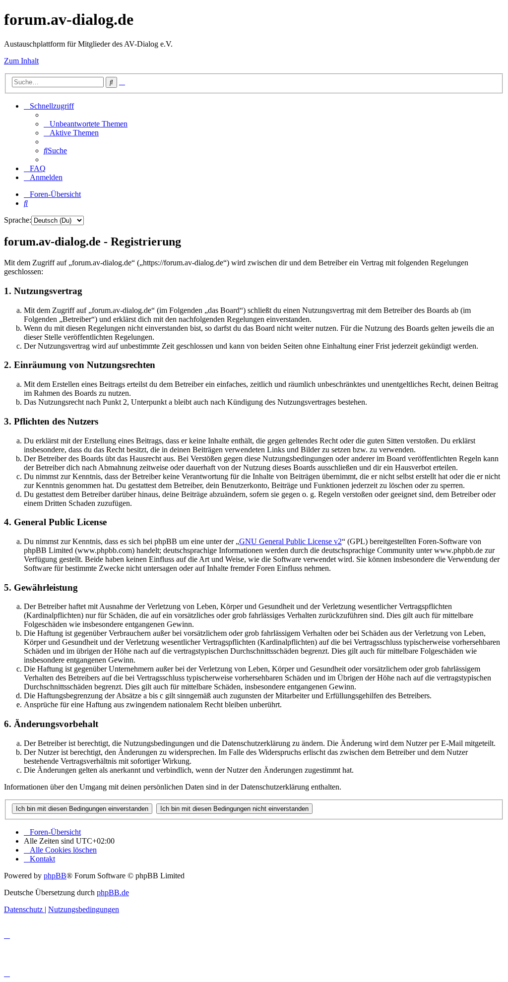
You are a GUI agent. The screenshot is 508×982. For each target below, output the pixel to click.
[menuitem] (85, 124)
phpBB (55, 875)
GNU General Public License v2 (290, 541)
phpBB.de (113, 892)
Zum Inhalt (21, 61)
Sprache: (17, 220)
